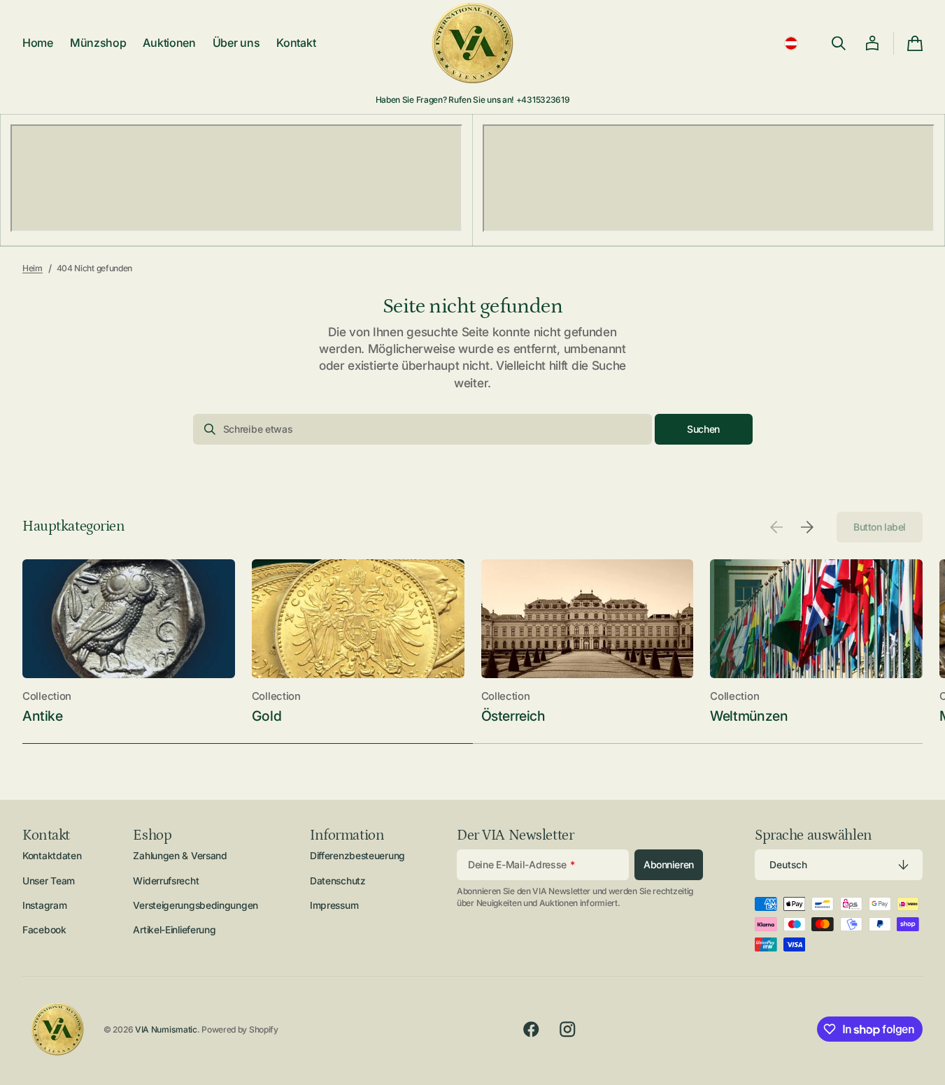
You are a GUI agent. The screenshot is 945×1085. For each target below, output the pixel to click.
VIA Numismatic (166, 1029)
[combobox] (422, 429)
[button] (791, 43)
